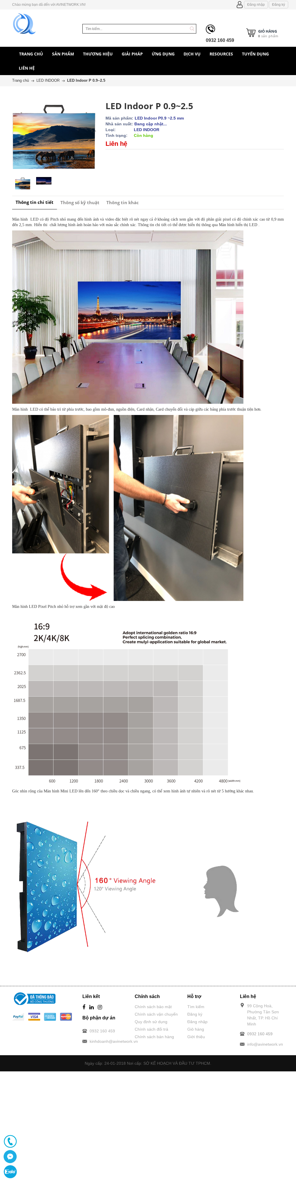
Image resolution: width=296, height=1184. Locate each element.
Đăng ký (278, 5)
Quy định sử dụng (151, 1021)
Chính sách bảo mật (153, 1006)
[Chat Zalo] (10, 1171)
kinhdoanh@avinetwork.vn (114, 1041)
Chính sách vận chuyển (156, 1014)
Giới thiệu (196, 1036)
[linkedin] (91, 1007)
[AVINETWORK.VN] (24, 23)
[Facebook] (83, 1007)
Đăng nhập (256, 5)
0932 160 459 (220, 40)
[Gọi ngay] (10, 1141)
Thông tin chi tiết (34, 202)
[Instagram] (100, 1007)
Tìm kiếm (195, 1006)
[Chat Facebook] (10, 1156)
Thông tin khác (122, 202)
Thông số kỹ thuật (79, 202)
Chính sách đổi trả (151, 1029)
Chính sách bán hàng (154, 1036)
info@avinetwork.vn (265, 1044)
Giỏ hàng (195, 1029)
